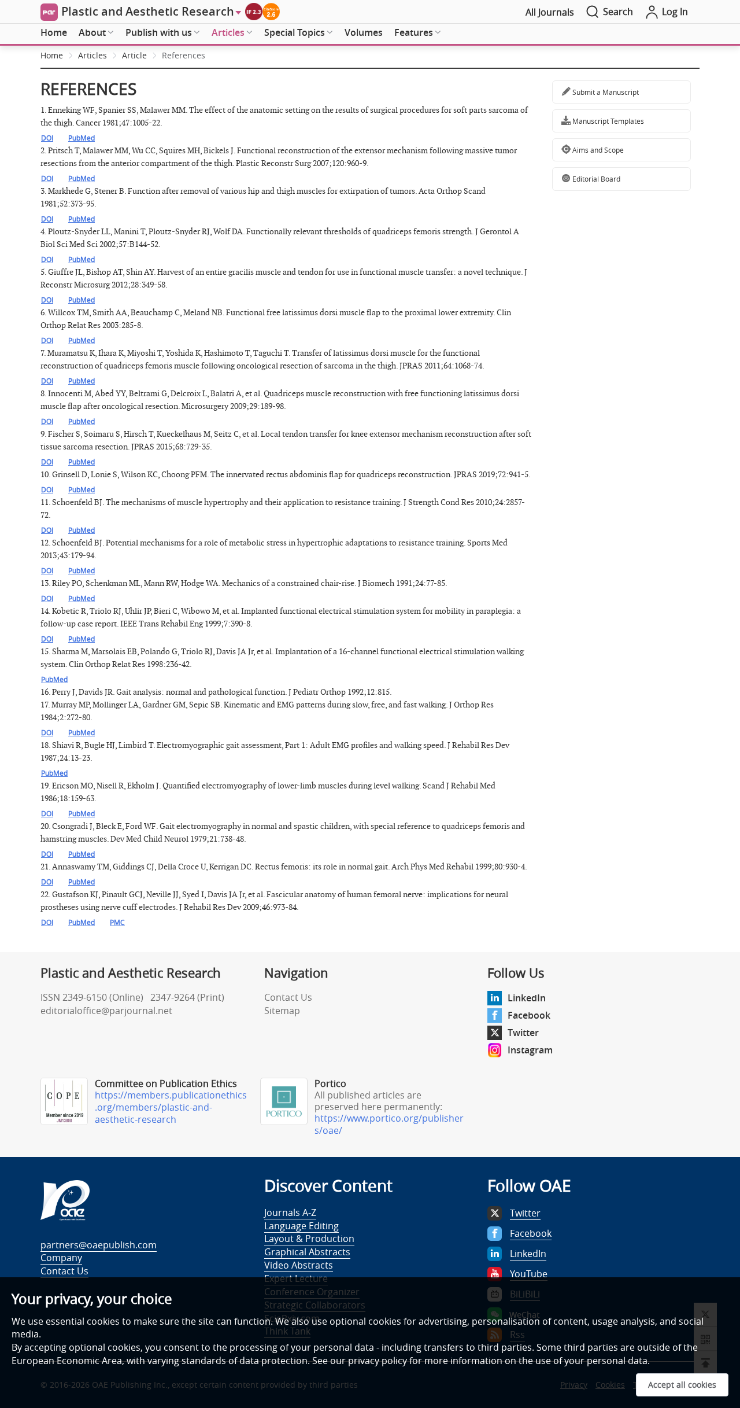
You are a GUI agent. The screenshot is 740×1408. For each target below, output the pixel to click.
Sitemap (282, 1010)
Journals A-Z (290, 1212)
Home (53, 32)
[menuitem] (54, 33)
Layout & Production (309, 1238)
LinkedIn (527, 998)
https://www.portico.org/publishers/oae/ (389, 1124)
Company (61, 1257)
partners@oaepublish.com (98, 1245)
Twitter (523, 1032)
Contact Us (288, 997)
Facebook (529, 1015)
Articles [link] (92, 55)
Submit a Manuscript (605, 92)
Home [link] (51, 55)
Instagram (530, 1050)
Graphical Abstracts (307, 1251)
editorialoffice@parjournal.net (106, 1010)
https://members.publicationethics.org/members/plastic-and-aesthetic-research (171, 1107)
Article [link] (134, 55)
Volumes (364, 32)
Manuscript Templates (607, 121)
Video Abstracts (298, 1265)
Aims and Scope (597, 149)
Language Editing (301, 1225)
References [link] (183, 55)
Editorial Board (595, 178)
